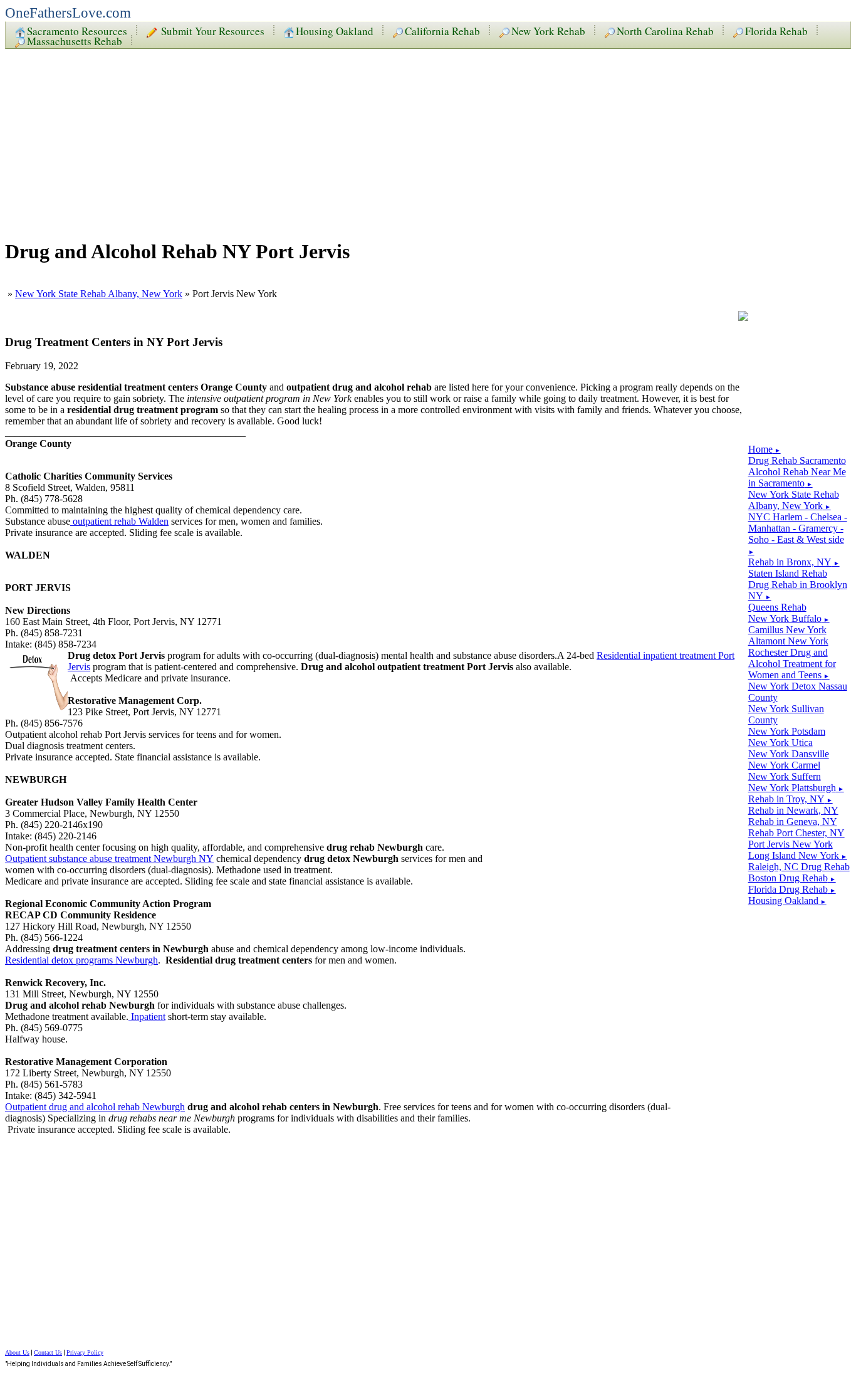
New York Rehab (548, 30)
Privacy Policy (84, 1352)
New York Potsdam (786, 731)
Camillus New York (787, 629)
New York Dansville (788, 753)
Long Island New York (797, 855)
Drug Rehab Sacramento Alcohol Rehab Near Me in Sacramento (797, 471)
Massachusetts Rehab (74, 40)
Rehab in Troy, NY (790, 799)
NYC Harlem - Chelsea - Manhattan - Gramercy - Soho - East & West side (797, 533)
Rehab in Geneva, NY (792, 821)
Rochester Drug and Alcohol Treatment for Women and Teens (792, 663)
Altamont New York (788, 641)
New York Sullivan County (786, 714)
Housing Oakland (334, 30)
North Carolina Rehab (665, 30)
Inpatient (146, 1016)
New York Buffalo (789, 618)
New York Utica (780, 742)
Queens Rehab (777, 607)
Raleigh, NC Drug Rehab (799, 866)
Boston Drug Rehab (792, 878)
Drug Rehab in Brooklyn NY (797, 590)
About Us (17, 1352)
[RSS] (743, 317)
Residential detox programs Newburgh (81, 960)
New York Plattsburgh (796, 787)
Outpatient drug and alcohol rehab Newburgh (95, 1106)
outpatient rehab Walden (119, 521)
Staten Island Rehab (787, 573)
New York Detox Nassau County (797, 692)
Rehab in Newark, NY (793, 810)
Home (764, 449)
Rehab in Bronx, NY (794, 562)
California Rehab (442, 30)
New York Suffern (784, 776)
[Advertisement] (381, 139)
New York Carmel (784, 765)
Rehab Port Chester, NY (796, 832)
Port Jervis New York (790, 844)
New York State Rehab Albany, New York (98, 293)
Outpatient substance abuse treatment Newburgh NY (109, 858)
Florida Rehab (776, 30)
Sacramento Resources (77, 30)
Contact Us (48, 1352)
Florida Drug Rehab (792, 889)
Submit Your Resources (211, 30)
